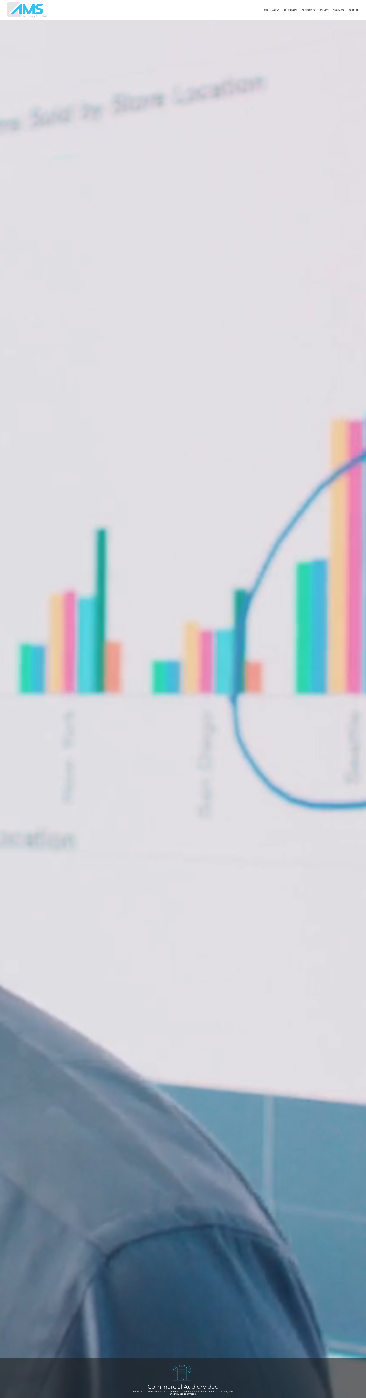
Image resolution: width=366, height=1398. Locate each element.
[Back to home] (28, 10)
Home (265, 10)
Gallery (324, 10)
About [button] (275, 10)
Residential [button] (308, 10)
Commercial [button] (291, 10)
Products (338, 10)
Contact (353, 10)
